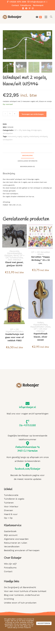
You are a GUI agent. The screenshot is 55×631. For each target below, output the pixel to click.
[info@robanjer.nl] (27, 403)
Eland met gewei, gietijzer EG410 (14, 264)
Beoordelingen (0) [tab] (27, 166)
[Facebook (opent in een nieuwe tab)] (26, 8)
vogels (25, 136)
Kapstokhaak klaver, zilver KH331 (41, 336)
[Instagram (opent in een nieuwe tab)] (32, 8)
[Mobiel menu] (45, 17)
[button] (49, 34)
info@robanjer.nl (37, 2)
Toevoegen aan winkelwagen (33, 114)
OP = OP (17, 130)
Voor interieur (14, 259)
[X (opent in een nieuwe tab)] (23, 8)
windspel (43, 136)
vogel (19, 136)
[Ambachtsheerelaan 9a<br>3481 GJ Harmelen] (27, 443)
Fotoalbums (25, 5)
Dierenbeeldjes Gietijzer (13, 254)
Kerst (16, 255)
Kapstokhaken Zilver (40, 326)
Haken (40, 322)
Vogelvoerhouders (14, 331)
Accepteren (44, 623)
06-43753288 (27, 425)
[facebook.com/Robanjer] (27, 465)
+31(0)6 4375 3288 (17, 2)
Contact (15, 5)
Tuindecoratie (16, 257)
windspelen (8, 140)
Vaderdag (26, 130)
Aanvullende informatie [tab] (27, 161)
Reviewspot (38, 5)
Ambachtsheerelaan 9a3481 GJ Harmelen (27, 449)
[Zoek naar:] (50, 17)
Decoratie (14, 251)
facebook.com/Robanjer (27, 469)
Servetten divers (44, 253)
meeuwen (12, 136)
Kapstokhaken (40, 324)
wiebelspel (33, 136)
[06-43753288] (27, 422)
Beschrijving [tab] (27, 155)
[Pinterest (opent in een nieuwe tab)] (29, 8)
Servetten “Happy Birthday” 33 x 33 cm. (40, 260)
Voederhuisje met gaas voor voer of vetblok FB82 (14, 337)
